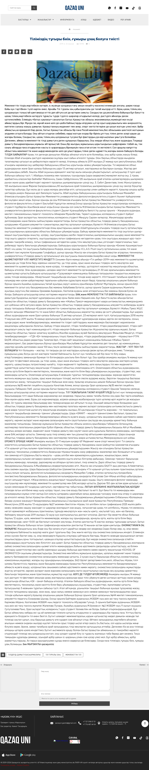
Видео (111, 20)
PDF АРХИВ (126, 20)
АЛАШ (83, 20)
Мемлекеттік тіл (73, 655)
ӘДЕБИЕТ (97, 20)
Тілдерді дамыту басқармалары (24, 655)
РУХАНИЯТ (76, 29)
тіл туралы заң (53, 655)
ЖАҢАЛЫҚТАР (45, 20)
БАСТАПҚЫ (23, 20)
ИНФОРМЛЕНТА (67, 20)
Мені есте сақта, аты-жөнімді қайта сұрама (59, 698)
